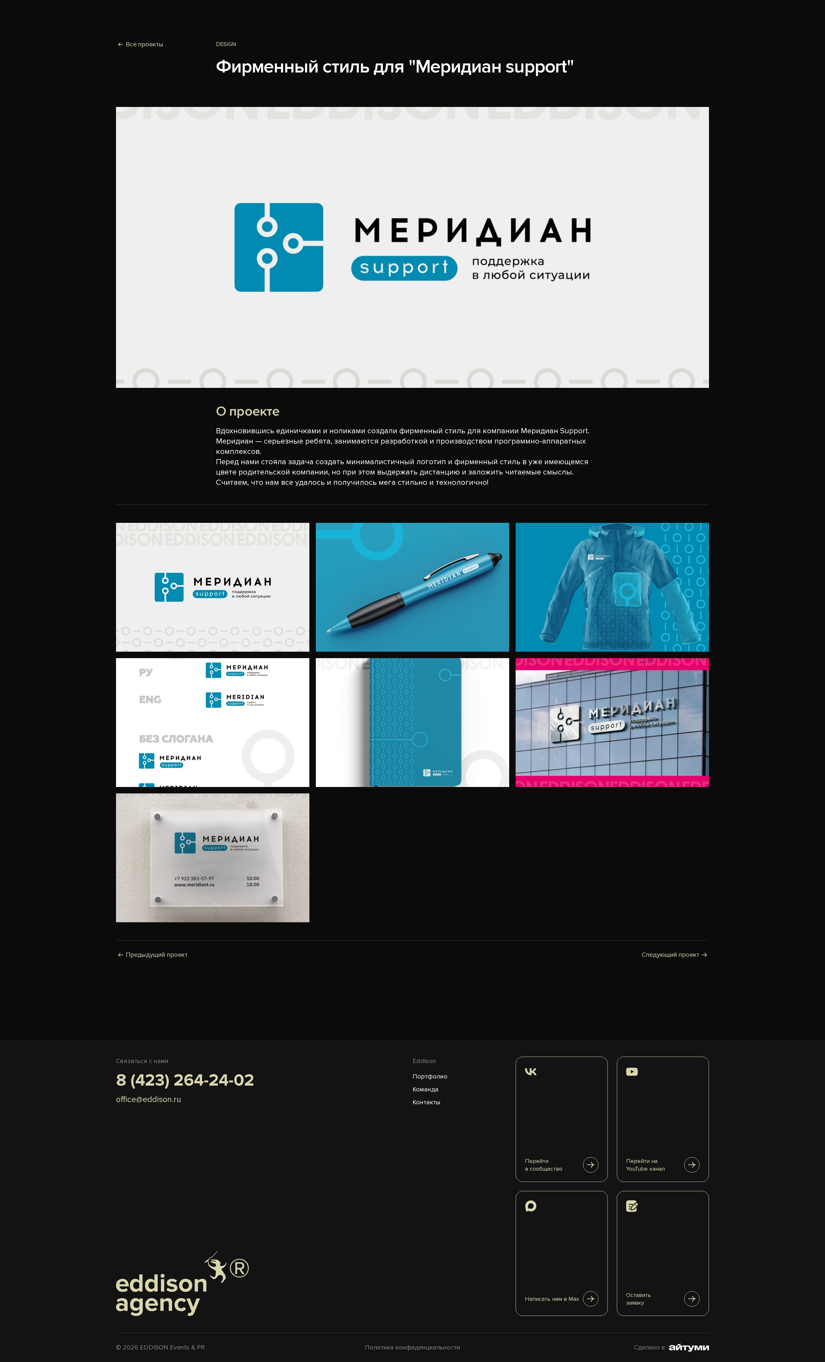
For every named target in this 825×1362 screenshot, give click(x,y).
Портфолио (430, 1076)
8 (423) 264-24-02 (185, 1080)
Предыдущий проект (157, 955)
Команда (425, 1089)
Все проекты (144, 44)
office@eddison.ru (148, 1099)
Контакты (426, 1102)
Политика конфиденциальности (412, 1347)
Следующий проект (670, 955)
